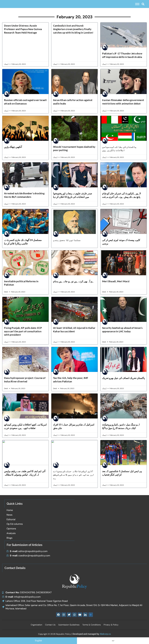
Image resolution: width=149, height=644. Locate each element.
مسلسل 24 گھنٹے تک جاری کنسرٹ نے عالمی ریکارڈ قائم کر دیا (23, 241)
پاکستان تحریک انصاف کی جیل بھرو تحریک (123, 377)
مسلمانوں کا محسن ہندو (67, 239)
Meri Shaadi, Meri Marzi (116, 281)
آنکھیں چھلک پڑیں (13, 146)
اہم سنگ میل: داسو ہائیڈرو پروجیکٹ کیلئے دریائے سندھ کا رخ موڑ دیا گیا (121, 426)
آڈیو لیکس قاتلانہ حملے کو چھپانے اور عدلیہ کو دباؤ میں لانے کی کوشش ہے (73, 475)
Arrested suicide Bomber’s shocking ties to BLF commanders (24, 195)
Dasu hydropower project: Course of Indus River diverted (24, 379)
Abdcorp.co (105, 634)
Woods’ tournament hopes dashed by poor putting (74, 148)
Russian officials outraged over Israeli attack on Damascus (25, 102)
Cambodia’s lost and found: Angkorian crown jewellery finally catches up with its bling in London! (73, 29)
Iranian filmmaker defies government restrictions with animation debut (123, 102)
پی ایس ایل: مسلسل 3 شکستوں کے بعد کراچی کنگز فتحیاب (122, 473)
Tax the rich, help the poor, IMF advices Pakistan (70, 379)
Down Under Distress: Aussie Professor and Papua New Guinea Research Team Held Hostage (23, 29)
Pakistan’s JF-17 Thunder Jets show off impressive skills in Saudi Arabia (122, 55)
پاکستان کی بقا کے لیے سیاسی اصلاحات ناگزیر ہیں (119, 148)
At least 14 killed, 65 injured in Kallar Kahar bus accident (74, 329)
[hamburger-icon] (137, 4)
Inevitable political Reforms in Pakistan (21, 283)
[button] (143, 4)
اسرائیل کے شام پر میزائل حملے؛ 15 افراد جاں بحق (73, 426)
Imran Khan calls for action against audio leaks (72, 102)
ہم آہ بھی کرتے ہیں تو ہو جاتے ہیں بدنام (73, 281)
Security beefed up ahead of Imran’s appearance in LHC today (122, 329)
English (38, 640)
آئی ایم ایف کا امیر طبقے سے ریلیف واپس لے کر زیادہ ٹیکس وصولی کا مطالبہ (24, 473)
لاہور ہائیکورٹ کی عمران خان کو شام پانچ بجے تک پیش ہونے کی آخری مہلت (121, 195)
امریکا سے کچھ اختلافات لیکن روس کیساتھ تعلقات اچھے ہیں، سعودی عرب (25, 426)
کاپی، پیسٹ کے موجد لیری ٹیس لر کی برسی (121, 241)
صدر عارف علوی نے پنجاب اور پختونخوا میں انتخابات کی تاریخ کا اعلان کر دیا (72, 195)
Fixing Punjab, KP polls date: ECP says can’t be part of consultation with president (23, 331)
